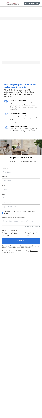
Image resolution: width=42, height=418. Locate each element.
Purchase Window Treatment (9, 234)
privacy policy (26, 247)
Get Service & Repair (31, 234)
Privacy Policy (34, 251)
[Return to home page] (13, 3)
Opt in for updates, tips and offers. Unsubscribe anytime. (19, 213)
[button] (3, 3)
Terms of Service (6, 252)
